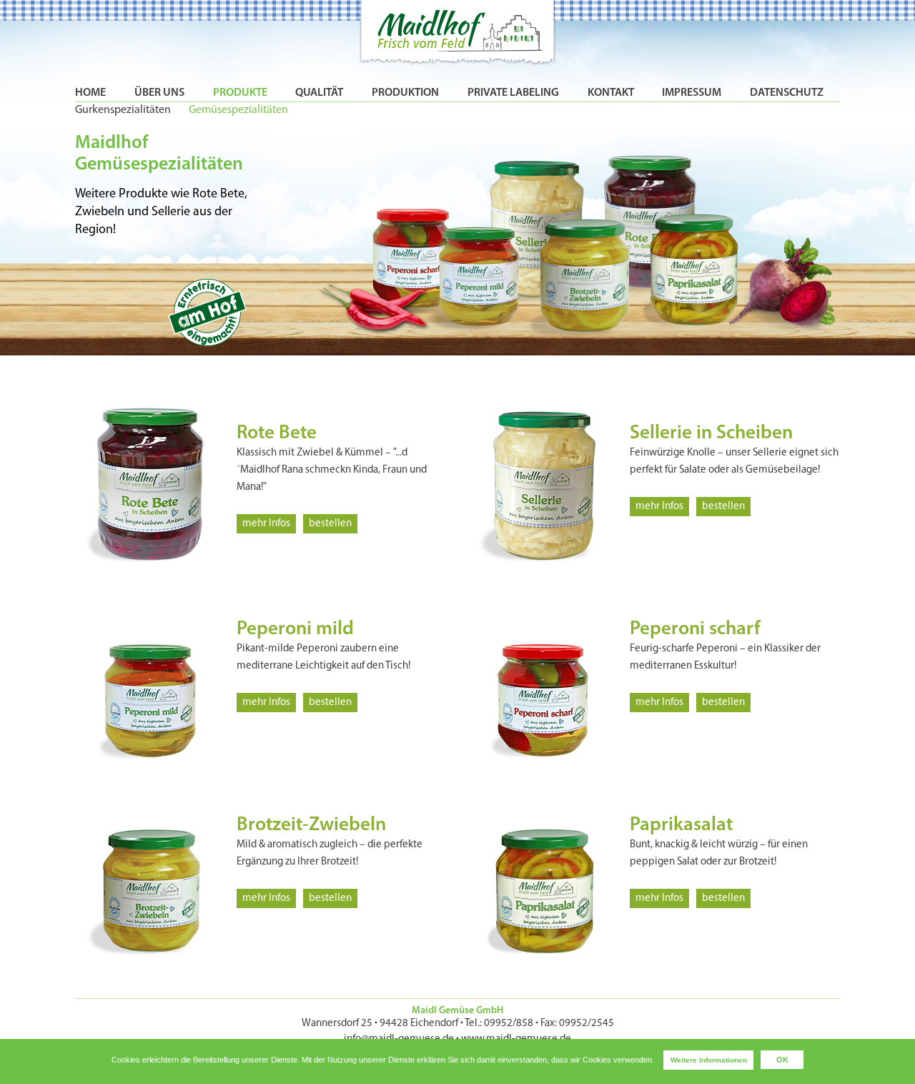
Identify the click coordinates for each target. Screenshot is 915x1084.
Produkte (240, 93)
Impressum (691, 93)
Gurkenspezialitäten (123, 110)
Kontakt (611, 93)
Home (90, 93)
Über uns (159, 93)
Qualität (319, 93)
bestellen (330, 523)
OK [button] (782, 1059)
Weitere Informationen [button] (709, 1060)
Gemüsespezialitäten (238, 110)
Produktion (405, 93)
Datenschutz (787, 93)
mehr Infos (266, 523)
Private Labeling (513, 93)
